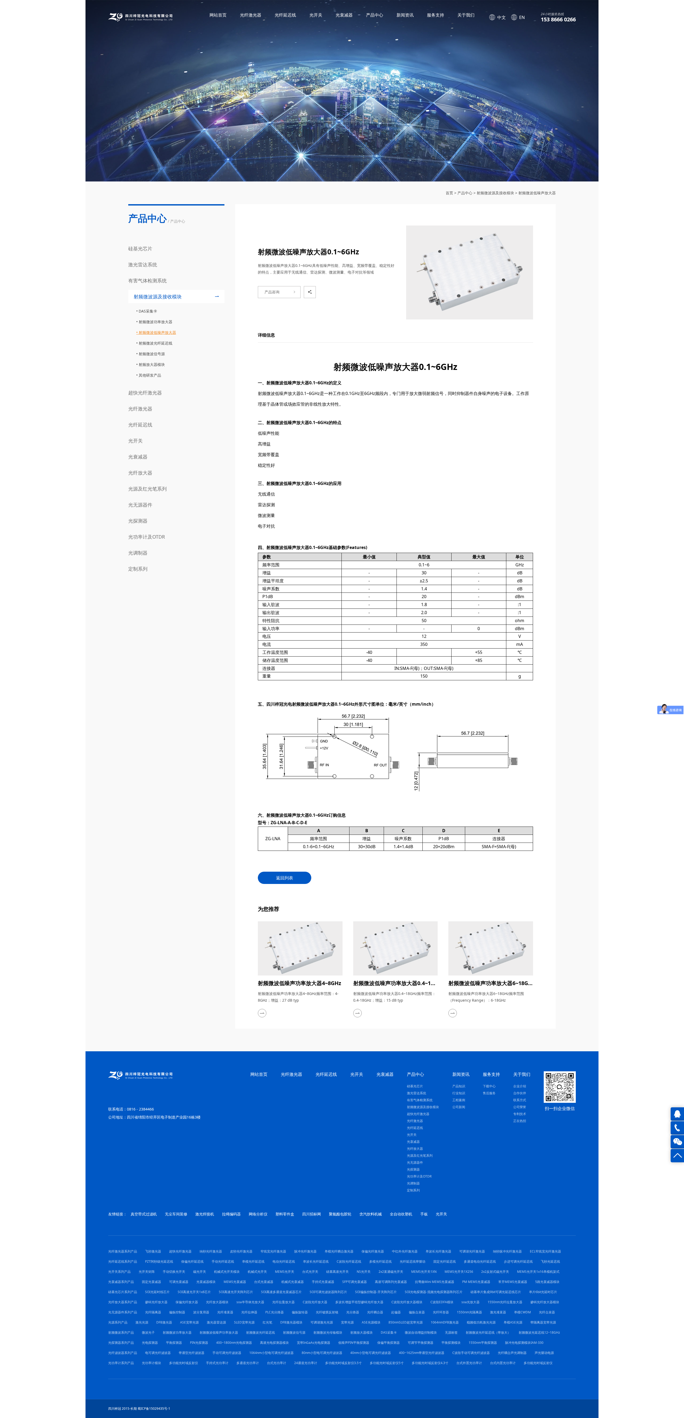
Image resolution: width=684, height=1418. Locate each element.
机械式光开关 (257, 1271)
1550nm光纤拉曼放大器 (505, 1302)
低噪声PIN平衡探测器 (353, 1342)
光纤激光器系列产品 (122, 1251)
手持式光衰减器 (323, 1281)
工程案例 (458, 1100)
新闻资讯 (405, 15)
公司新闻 (458, 1107)
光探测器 (137, 521)
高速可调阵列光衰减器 (391, 1281)
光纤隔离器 (153, 1312)
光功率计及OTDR (146, 537)
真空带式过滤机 (144, 1213)
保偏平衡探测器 (388, 1342)
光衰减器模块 (206, 1281)
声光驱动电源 (544, 1352)
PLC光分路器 (274, 1312)
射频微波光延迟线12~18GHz (539, 1332)
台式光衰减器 (263, 1281)
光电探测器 (150, 1342)
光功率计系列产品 (121, 1363)
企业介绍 (519, 1086)
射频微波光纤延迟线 (155, 343)
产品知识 (458, 1086)
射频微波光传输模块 (327, 1332)
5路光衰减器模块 (547, 1281)
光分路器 (352, 1312)
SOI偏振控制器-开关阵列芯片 (376, 1292)
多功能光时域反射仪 (183, 1363)
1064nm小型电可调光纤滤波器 (271, 1352)
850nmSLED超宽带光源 (405, 1322)
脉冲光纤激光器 (305, 1251)
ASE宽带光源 (189, 1322)
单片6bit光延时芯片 (543, 1292)
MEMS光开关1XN (424, 1271)
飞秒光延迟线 (550, 1261)
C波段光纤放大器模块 (406, 1302)
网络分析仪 (258, 1213)
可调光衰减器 (178, 1281)
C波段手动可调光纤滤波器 (471, 1352)
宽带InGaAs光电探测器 (313, 1342)
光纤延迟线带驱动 (412, 1261)
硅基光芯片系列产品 (122, 1292)
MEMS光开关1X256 (459, 1271)
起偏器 (396, 1312)
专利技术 (519, 1114)
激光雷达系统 (142, 264)
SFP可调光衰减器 (354, 1281)
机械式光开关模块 (227, 1271)
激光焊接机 (204, 1213)
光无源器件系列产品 (122, 1312)
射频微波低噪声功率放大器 (219, 1332)
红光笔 (267, 1322)
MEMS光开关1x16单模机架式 (538, 1271)
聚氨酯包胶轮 (340, 1213)
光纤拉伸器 (249, 1312)
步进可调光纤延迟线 (518, 1261)
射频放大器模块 (152, 364)
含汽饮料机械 (370, 1213)
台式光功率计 (276, 1363)
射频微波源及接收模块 (495, 192)
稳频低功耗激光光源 (481, 1322)
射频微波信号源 (152, 353)
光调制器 (137, 553)
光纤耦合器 (375, 1312)
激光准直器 (498, 1312)
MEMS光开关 (284, 1271)
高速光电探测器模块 (274, 1342)
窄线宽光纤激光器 (273, 1251)
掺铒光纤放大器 (156, 1302)
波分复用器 (201, 1312)
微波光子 (148, 1332)
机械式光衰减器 (292, 1281)
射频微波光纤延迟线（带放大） (488, 1332)
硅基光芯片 (140, 248)
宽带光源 (347, 1322)
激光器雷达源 (216, 1322)
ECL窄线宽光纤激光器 (545, 1251)
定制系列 (137, 569)
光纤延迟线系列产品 (122, 1261)
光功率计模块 (151, 1363)
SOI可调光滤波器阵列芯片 (328, 1292)
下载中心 (489, 1086)
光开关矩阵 (147, 1271)
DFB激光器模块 (291, 1322)
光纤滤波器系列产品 (122, 1352)
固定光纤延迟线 (444, 1261)
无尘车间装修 (176, 1213)
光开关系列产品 (119, 1271)
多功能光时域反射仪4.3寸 (430, 1363)
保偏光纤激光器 (373, 1251)
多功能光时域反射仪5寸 (387, 1363)
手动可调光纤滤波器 (226, 1352)
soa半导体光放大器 (250, 1302)
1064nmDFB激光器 (445, 1322)
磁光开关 (199, 1271)
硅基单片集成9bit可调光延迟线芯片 (496, 1292)
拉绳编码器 (231, 1213)
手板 (424, 1213)
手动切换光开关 (174, 1271)
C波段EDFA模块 (441, 1302)
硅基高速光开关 (337, 1271)
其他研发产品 (150, 375)
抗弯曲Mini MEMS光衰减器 (434, 1281)
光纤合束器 (547, 1312)
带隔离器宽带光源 (543, 1322)
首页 (449, 192)
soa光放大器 (470, 1302)
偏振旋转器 (300, 1312)
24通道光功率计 (305, 1363)
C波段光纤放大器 (315, 1302)
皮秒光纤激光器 (241, 1251)
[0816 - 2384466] (677, 1128)
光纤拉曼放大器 (283, 1302)
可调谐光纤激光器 (472, 1251)
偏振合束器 (417, 1312)
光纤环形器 (441, 1312)
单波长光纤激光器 (438, 1251)
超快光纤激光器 (145, 392)
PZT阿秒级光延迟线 (159, 1261)
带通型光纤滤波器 (191, 1352)
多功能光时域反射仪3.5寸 (343, 1363)
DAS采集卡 (148, 311)
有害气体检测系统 (147, 280)
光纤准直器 (225, 1312)
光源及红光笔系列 (147, 488)
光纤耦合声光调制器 (512, 1352)
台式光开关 (310, 1271)
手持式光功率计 (217, 1363)
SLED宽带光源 (244, 1322)
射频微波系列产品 (121, 1332)
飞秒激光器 (153, 1251)
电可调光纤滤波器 (158, 1352)
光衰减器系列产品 (121, 1281)
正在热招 (519, 1121)
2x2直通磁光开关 (391, 1271)
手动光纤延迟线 (223, 1261)
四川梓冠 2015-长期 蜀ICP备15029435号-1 (139, 1408)
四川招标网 (311, 1213)
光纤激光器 (250, 15)
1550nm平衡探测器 (483, 1342)
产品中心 (374, 15)
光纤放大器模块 (217, 1302)
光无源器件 (140, 504)
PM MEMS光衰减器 (476, 1281)
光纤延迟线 (285, 15)
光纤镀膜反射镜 (327, 1312)
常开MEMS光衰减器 (512, 1281)
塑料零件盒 (284, 1213)
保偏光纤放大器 (187, 1302)
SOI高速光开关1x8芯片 (194, 1292)
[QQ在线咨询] (677, 1114)
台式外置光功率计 (469, 1363)
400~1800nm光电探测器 (234, 1342)
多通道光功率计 (247, 1363)
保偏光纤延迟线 (192, 1261)
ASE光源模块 (371, 1322)
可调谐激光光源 (321, 1322)
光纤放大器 (140, 472)
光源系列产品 (117, 1322)
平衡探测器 (174, 1342)
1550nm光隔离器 (469, 1312)
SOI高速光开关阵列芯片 (236, 1292)
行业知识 (458, 1093)
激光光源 (141, 1322)
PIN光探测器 (199, 1342)
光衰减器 (344, 15)
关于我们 (466, 15)
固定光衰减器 (151, 1281)
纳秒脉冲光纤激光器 (507, 1251)
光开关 (315, 15)
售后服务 (489, 1093)
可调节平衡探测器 (420, 1342)
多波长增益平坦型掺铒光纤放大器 (359, 1302)
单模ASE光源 (513, 1322)
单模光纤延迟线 (253, 1261)
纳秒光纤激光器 (211, 1251)
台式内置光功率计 (503, 1363)
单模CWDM (522, 1312)
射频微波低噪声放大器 (537, 192)
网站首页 (218, 15)
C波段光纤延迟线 (349, 1261)
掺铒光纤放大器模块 (544, 1302)
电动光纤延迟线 (284, 1261)
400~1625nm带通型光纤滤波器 (421, 1352)
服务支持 (435, 15)
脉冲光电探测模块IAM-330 (524, 1342)
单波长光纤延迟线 (316, 1261)
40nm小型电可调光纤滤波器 (370, 1352)
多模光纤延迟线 (380, 1261)
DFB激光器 (164, 1322)
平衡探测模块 (451, 1342)
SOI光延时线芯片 (157, 1292)
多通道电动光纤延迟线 (480, 1261)
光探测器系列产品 (121, 1342)
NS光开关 (364, 1271)
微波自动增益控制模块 (421, 1332)
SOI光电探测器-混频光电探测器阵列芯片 (434, 1292)
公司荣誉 (519, 1107)
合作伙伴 (519, 1093)
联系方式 (519, 1100)
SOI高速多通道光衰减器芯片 (281, 1292)
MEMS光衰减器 (235, 1281)
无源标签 (451, 1332)
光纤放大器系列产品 (122, 1302)
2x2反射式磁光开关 (495, 1271)
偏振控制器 (177, 1312)
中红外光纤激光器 (405, 1251)
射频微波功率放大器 (155, 321)
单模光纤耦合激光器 (339, 1251)
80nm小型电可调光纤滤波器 (322, 1352)
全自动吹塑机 (401, 1213)
